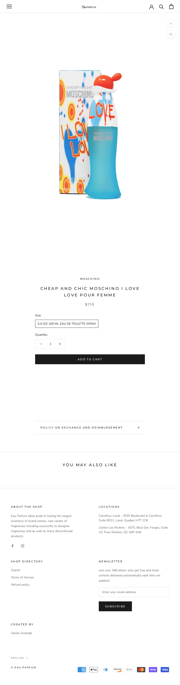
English (17, 657)
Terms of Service (22, 577)
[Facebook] (12, 545)
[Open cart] (171, 6)
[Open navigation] (9, 6)
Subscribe (115, 606)
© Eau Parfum (23, 667)
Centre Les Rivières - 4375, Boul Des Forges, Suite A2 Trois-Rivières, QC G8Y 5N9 (133, 529)
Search (15, 570)
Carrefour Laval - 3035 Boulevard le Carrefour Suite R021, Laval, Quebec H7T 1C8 (130, 518)
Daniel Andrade (21, 633)
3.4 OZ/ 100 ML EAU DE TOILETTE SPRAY (67, 324)
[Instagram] (22, 545)
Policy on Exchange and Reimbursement (81, 427)
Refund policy (20, 585)
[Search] (161, 6)
